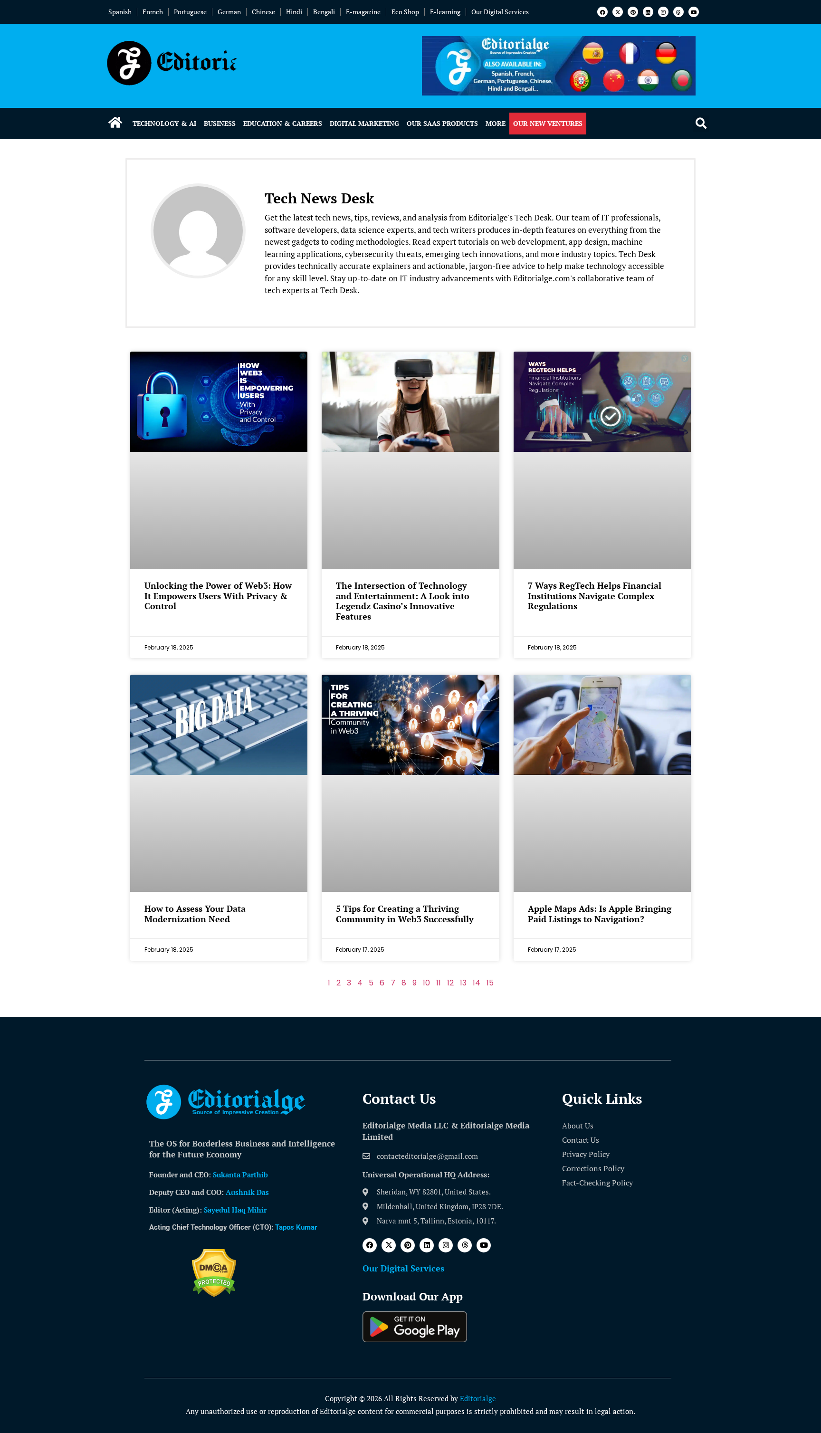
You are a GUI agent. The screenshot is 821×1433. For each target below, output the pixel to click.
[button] (701, 123)
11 (438, 982)
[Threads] (678, 12)
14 (476, 982)
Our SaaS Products (442, 123)
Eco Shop (405, 11)
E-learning (445, 11)
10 (426, 982)
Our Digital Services (500, 11)
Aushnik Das (247, 1192)
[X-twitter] (617, 12)
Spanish (120, 11)
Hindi (294, 11)
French (153, 11)
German (229, 11)
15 (490, 982)
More (496, 123)
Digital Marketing (364, 123)
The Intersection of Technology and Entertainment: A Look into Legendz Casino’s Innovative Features (402, 601)
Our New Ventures (547, 123)
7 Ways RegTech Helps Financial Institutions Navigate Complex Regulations (594, 595)
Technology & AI (164, 123)
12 (450, 982)
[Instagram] (663, 12)
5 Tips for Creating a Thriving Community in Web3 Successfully (405, 914)
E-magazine (363, 11)
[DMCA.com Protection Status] (214, 1294)
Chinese (263, 11)
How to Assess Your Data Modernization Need (195, 914)
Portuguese (190, 11)
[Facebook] (602, 12)
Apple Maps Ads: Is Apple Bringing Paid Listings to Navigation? (599, 914)
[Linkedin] (648, 12)
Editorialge (478, 1398)
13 (463, 982)
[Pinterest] (633, 12)
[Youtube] (693, 12)
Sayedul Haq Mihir (235, 1209)
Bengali (324, 11)
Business (220, 123)
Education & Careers (282, 123)
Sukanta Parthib (240, 1174)
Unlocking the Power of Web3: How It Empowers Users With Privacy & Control (218, 595)
